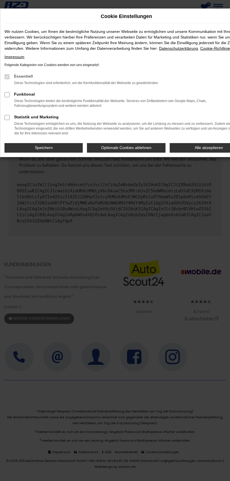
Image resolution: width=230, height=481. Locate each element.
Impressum (14, 57)
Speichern (44, 147)
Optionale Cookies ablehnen (126, 147)
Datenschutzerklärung (178, 48)
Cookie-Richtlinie (215, 48)
